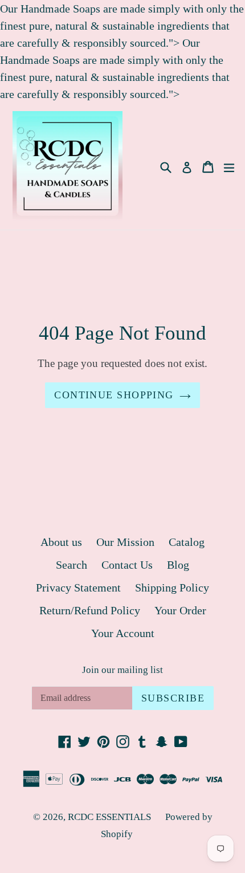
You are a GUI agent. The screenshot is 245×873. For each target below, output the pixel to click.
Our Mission (125, 542)
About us (61, 542)
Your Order (180, 610)
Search (71, 564)
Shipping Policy (172, 587)
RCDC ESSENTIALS (109, 816)
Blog (178, 564)
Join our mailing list (122, 669)
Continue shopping (113, 395)
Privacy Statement (78, 587)
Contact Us (127, 564)
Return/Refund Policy (89, 610)
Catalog (187, 542)
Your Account (122, 633)
